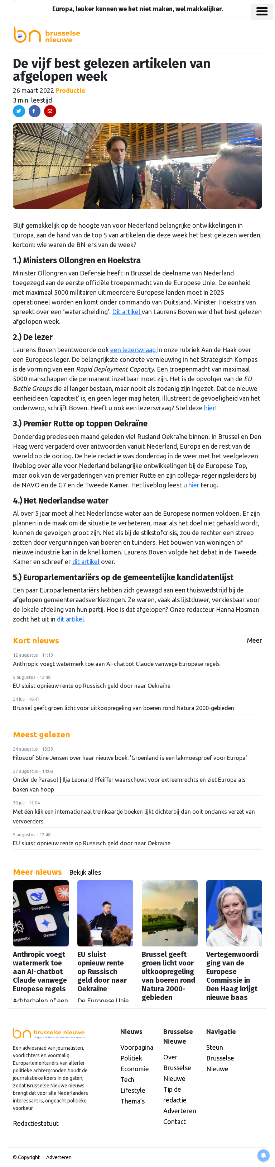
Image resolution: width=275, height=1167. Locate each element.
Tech (127, 1079)
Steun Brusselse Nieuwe (220, 1058)
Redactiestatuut (36, 1123)
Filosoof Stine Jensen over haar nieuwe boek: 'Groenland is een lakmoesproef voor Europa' (130, 758)
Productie (70, 90)
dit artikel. (71, 619)
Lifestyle (132, 1090)
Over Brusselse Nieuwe (177, 1067)
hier (209, 407)
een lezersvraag (133, 349)
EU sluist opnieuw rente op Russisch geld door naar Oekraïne (91, 685)
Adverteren (179, 1110)
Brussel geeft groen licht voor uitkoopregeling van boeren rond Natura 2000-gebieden (123, 708)
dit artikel (86, 561)
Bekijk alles (85, 872)
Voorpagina (136, 1047)
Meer (254, 640)
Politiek (131, 1058)
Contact (174, 1121)
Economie (134, 1068)
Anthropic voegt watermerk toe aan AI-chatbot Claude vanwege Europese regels (116, 664)
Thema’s (132, 1101)
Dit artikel (127, 311)
